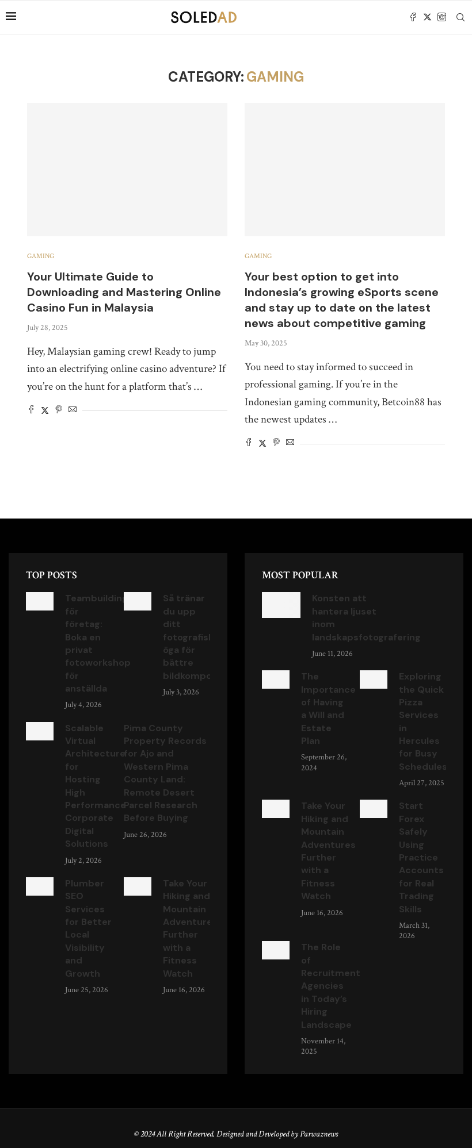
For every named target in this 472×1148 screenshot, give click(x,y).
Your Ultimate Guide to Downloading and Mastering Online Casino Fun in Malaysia (124, 292)
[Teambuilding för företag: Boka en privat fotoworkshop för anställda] (40, 601)
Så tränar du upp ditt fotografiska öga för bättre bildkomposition (200, 636)
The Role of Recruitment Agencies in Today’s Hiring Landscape (330, 985)
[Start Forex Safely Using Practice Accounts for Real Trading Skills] (373, 809)
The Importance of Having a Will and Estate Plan (328, 708)
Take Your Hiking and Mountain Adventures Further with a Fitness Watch (190, 928)
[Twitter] (427, 17)
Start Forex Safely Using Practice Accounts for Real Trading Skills (421, 857)
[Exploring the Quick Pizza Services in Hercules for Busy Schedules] (373, 679)
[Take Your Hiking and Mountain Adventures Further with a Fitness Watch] (137, 886)
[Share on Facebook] (31, 410)
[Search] (460, 17)
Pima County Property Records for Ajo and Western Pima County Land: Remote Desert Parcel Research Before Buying (165, 773)
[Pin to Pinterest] (59, 410)
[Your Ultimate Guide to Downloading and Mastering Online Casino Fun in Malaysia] (127, 169)
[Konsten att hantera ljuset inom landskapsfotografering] (281, 605)
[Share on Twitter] (45, 410)
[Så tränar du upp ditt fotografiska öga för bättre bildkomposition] (137, 601)
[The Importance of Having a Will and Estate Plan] (276, 679)
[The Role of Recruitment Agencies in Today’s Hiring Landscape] (276, 950)
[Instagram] (441, 17)
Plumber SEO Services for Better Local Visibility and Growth (88, 928)
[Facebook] (413, 17)
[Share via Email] (72, 410)
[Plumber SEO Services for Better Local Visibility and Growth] (40, 886)
